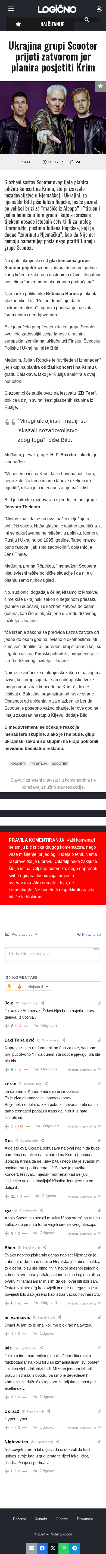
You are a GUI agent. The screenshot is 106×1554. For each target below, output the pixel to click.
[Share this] (42, 1548)
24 (78, 162)
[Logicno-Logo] (57, 8)
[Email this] (31, 1548)
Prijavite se (91, 934)
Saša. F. (29, 162)
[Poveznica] (99, 9)
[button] (11, 8)
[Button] (18, 24)
